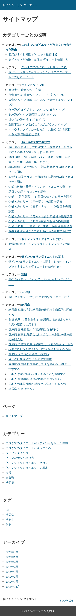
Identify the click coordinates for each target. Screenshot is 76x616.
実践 (24, 274)
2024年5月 (12, 557)
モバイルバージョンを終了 (38, 611)
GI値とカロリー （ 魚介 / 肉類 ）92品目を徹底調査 (40, 216)
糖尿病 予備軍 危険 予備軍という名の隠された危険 (40, 344)
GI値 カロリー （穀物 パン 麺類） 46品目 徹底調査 (40, 226)
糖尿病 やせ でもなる (21, 389)
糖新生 (10, 519)
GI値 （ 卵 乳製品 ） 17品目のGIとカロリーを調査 (40, 196)
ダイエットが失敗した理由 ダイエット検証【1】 (39, 59)
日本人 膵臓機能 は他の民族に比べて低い (34, 379)
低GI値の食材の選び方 (35, 142)
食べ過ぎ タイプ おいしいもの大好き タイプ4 (37, 109)
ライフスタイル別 (32, 85)
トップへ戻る (66, 600)
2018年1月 (12, 571)
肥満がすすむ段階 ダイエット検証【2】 (33, 54)
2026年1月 (12, 552)
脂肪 (8, 524)
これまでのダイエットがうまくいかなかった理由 (37, 443)
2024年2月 (12, 562)
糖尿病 (25, 305)
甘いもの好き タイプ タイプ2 (26, 119)
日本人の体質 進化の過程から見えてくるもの (37, 384)
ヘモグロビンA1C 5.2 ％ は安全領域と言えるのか (39, 349)
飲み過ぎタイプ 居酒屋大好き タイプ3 (32, 114)
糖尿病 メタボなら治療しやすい (28, 354)
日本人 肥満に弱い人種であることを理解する (37, 374)
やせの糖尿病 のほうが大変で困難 (30, 359)
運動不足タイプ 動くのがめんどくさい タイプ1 (38, 124)
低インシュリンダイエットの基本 (42, 256)
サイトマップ (14, 416)
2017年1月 (12, 581)
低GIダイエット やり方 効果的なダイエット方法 (38, 297)
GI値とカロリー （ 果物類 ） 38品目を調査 (35, 201)
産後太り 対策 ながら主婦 (24, 90)
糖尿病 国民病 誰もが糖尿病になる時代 (33, 329)
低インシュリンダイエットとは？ (42, 239)
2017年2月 (12, 576)
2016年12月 (13, 586)
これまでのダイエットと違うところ (44, 67)
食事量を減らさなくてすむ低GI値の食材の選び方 (39, 231)
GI (7, 510)
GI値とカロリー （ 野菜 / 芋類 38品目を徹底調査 (38, 221)
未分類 (25, 292)
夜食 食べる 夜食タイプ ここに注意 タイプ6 (36, 94)
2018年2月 (12, 566)
